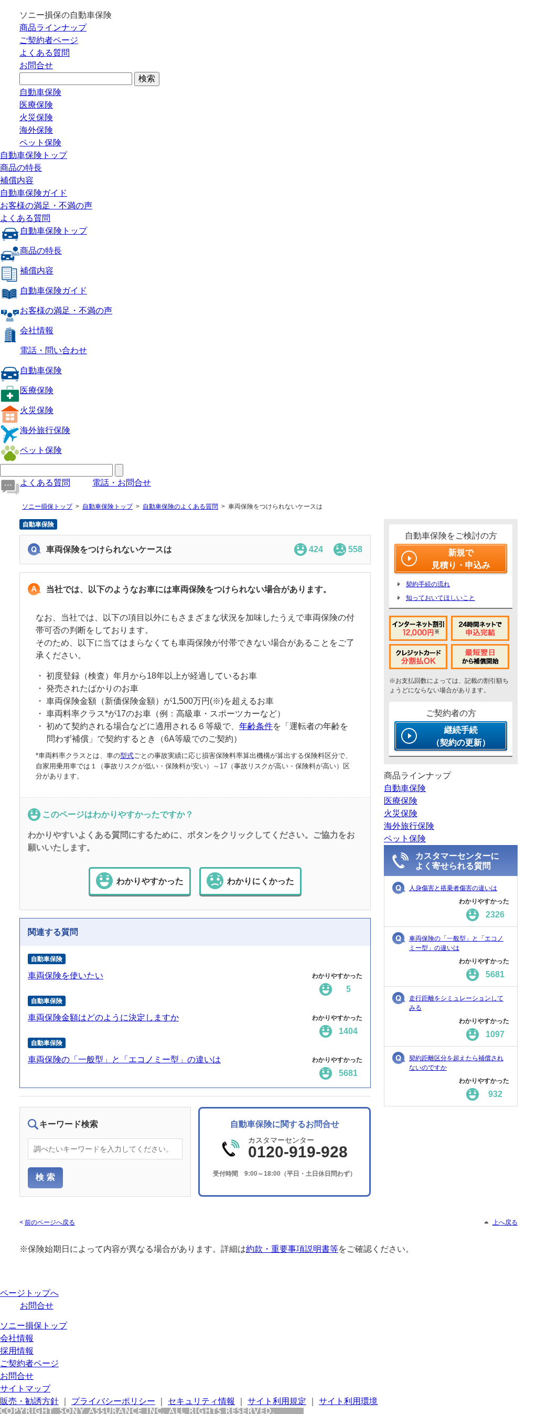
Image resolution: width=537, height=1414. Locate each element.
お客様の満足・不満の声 (46, 205)
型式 (127, 755)
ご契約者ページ (48, 40)
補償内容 (17, 180)
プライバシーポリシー (113, 1401)
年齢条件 (256, 726)
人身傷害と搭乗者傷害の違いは (453, 888)
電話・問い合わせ (53, 350)
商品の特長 (21, 167)
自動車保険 (40, 92)
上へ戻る (505, 1222)
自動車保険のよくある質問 (180, 506)
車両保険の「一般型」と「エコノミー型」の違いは (124, 1059)
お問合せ (36, 65)
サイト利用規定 (277, 1401)
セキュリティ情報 (201, 1401)
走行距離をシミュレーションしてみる (456, 1003)
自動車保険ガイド (33, 192)
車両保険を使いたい (65, 975)
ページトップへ (29, 1293)
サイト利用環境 (348, 1401)
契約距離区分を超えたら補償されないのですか (456, 1062)
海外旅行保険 (45, 430)
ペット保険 (40, 142)
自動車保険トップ (33, 155)
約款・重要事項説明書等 (292, 1248)
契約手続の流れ (428, 584)
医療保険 (36, 104)
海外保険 (36, 129)
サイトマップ (25, 1388)
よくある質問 (44, 52)
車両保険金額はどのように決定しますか (103, 1017)
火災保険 (36, 117)
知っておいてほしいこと (440, 598)
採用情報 (17, 1350)
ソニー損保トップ (47, 506)
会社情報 (36, 330)
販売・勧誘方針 (29, 1401)
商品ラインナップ (53, 27)
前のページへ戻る (50, 1222)
